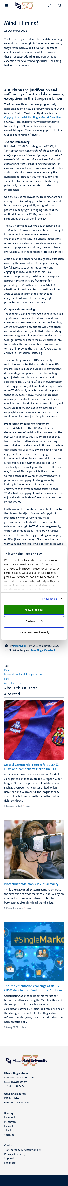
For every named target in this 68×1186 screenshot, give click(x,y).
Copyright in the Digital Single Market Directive (32, 117)
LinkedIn (9, 1126)
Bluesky (8, 1113)
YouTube (9, 1135)
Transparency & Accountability (22, 1150)
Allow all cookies (34, 609)
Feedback (10, 1163)
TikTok (8, 1130)
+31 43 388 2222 (14, 1086)
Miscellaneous (12, 683)
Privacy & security (15, 1154)
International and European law (23, 674)
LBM (6, 679)
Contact (9, 1145)
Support (9, 1158)
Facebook (10, 1117)
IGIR (6, 670)
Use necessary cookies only (34, 632)
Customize (32, 621)
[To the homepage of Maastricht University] (24, 6)
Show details (49, 598)
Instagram (10, 1122)
